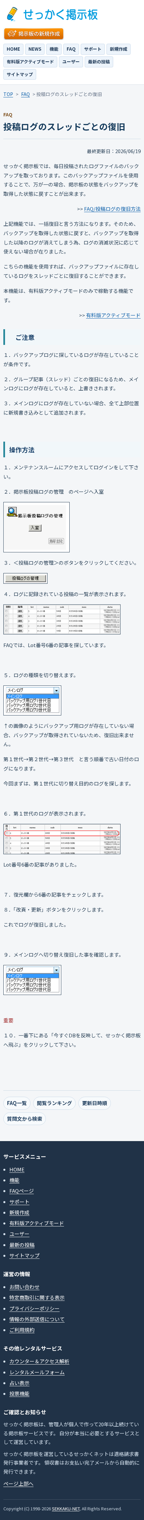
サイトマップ (20, 74)
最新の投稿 (99, 61)
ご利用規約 (21, 1329)
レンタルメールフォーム (37, 1372)
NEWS (34, 49)
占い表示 (19, 1382)
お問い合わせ (24, 1286)
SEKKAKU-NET (65, 1508)
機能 (54, 49)
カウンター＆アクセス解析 (39, 1361)
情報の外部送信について (37, 1319)
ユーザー (71, 61)
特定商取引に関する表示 (37, 1297)
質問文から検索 (24, 1118)
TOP (8, 94)
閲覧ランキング (54, 1102)
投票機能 (19, 1393)
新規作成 (118, 49)
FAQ (71, 49)
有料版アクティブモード (30, 61)
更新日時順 (94, 1102)
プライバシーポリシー (34, 1308)
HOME (13, 49)
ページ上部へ (18, 1483)
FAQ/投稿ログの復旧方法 (112, 208)
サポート (92, 49)
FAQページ (21, 1190)
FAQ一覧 (17, 1102)
